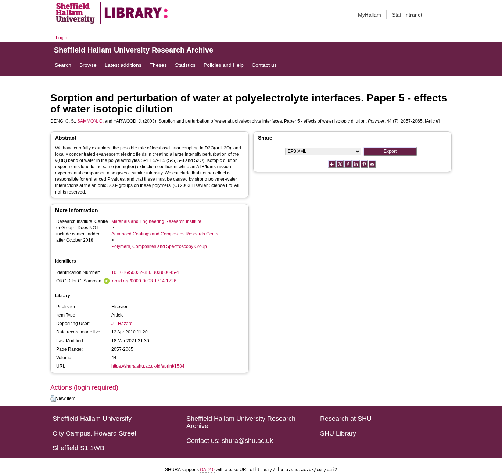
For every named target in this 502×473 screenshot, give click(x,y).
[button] (53, 398)
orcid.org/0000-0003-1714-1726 (144, 281)
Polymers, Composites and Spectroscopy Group (159, 246)
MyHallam (369, 15)
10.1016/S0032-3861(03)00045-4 (145, 272)
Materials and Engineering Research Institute (156, 221)
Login (61, 37)
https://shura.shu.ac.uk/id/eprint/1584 (147, 366)
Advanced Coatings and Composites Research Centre (165, 233)
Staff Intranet (407, 15)
